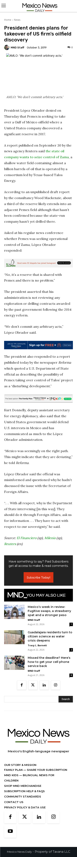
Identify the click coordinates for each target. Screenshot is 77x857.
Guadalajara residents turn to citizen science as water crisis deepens (50, 636)
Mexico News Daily (19, 851)
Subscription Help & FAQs (24, 791)
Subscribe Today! (38, 577)
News (17, 20)
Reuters (10, 544)
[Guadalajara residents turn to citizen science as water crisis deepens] (14, 637)
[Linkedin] (44, 685)
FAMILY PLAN (13, 769)
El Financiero (27, 538)
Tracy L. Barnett (37, 645)
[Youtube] (10, 831)
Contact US (13, 802)
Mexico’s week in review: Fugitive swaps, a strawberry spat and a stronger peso (49, 611)
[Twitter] (33, 685)
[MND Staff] (7, 47)
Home (7, 20)
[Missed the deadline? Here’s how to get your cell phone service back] (14, 663)
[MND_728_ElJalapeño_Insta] (38, 263)
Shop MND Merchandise (22, 785)
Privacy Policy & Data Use (25, 807)
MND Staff (17, 47)
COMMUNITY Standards (22, 796)
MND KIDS (11, 775)
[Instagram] (55, 685)
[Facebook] (21, 685)
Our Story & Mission (20, 764)
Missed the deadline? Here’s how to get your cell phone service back (49, 662)
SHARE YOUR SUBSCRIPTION (46, 769)
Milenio (50, 538)
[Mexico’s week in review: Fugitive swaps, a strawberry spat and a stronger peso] (14, 612)
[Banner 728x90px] (38, 398)
